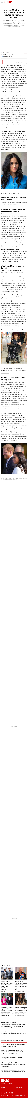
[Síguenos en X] (4, 1092)
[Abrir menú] (2, 2)
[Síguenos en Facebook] (2, 1092)
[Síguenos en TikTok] (12, 1092)
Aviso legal (5, 1095)
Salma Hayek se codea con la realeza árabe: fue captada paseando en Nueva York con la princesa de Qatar (21, 1010)
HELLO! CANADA (18, 1087)
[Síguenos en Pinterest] (9, 1092)
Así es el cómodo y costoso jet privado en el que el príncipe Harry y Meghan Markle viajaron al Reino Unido (7, 985)
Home (11, 7)
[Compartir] (25, 53)
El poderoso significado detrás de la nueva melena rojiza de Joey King (13, 1045)
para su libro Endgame (8, 71)
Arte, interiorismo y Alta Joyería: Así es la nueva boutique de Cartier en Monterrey (13, 1039)
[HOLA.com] (14, 1080)
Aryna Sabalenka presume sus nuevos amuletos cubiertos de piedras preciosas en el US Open (13, 1033)
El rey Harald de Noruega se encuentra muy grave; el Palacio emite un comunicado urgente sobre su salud (21, 985)
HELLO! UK (3, 1088)
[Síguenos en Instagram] (7, 1092)
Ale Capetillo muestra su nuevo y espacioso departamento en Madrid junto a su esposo (13, 1070)
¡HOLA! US (3, 1087)
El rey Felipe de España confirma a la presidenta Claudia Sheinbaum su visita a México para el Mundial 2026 (12, 1051)
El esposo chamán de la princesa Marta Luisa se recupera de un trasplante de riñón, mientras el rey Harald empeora (7, 1011)
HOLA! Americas (5, 52)
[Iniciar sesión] (26, 2)
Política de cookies (18, 1095)
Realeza (16, 7)
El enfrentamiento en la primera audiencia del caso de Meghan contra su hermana (13, 371)
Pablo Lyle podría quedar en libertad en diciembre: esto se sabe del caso (12, 1058)
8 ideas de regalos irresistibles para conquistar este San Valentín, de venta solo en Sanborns (13, 1064)
